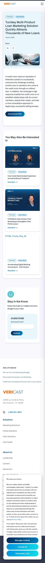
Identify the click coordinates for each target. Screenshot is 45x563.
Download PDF (15, 114)
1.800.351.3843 (15, 412)
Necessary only (22, 553)
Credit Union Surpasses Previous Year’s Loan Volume (22, 382)
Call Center (8, 442)
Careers (6, 463)
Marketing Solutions (11, 425)
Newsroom (7, 469)
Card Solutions (9, 436)
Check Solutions (10, 431)
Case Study (20, 16)
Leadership (8, 458)
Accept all (22, 547)
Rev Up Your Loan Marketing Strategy (16, 372)
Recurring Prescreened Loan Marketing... (17, 377)
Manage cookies (22, 540)
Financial (10, 16)
